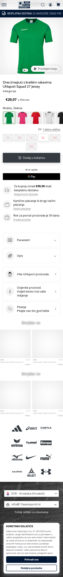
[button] (31, 240)
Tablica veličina (51, 129)
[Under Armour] (46, 472)
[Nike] (31, 457)
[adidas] (17, 428)
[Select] (31, 472)
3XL (31, 146)
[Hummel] (31, 443)
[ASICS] (31, 428)
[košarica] (58, 5)
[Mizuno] (17, 457)
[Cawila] (46, 428)
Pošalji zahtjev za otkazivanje (31, 512)
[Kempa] (46, 443)
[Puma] (46, 457)
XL (43, 138)
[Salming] (17, 472)
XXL (55, 138)
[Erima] (17, 443)
